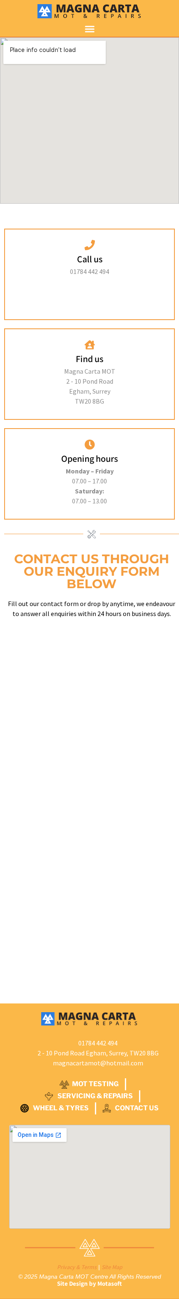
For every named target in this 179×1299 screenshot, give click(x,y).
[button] (89, 29)
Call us (89, 259)
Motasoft (109, 1283)
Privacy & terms (77, 1267)
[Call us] (90, 245)
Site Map (112, 1267)
